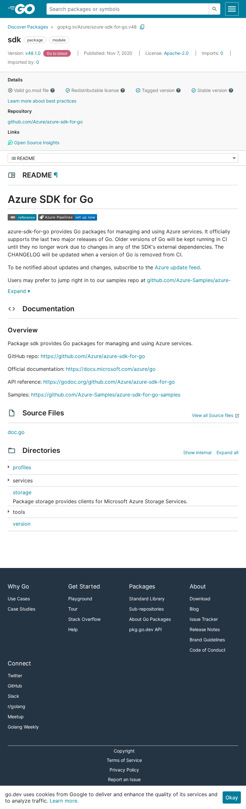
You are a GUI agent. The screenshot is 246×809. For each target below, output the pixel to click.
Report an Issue (124, 779)
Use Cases (19, 598)
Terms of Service (124, 760)
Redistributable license (95, 90)
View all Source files (212, 415)
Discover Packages (28, 26)
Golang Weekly (23, 727)
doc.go (16, 432)
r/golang (16, 706)
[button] (10, 90)
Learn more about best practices (42, 101)
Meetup (16, 716)
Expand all (227, 452)
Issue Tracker (204, 619)
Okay (232, 797)
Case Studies (21, 609)
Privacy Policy (124, 769)
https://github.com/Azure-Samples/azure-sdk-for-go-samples (105, 394)
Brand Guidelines (207, 639)
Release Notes (205, 629)
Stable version (212, 90)
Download (200, 598)
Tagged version (158, 90)
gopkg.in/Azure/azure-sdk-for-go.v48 (97, 26)
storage (22, 492)
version (21, 524)
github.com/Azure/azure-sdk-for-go (45, 121)
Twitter (15, 675)
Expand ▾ (19, 291)
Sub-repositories (146, 609)
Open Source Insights (36, 142)
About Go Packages (150, 619)
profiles (22, 467)
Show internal (197, 452)
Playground (80, 598)
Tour (73, 609)
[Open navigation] (232, 9)
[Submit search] (214, 9)
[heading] (27, 9)
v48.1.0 (25, 53)
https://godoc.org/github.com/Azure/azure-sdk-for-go (109, 382)
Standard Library (147, 598)
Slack (13, 696)
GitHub (15, 685)
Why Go (18, 586)
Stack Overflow (84, 619)
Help (73, 629)
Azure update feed (177, 267)
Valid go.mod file (31, 90)
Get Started (84, 586)
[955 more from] (8, 467)
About (198, 586)
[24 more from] (8, 511)
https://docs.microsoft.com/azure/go (111, 369)
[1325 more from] (8, 480)
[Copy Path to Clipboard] (142, 27)
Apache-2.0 (176, 53)
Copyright (124, 751)
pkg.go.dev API (145, 629)
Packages (142, 586)
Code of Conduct (208, 650)
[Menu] (123, 158)
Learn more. (64, 800)
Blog (194, 609)
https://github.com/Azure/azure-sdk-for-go (93, 356)
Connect (19, 663)
